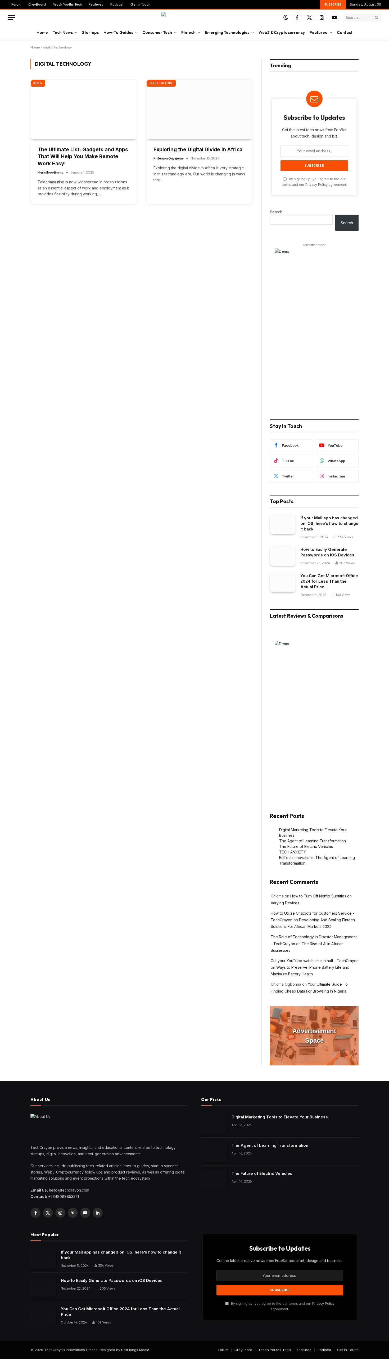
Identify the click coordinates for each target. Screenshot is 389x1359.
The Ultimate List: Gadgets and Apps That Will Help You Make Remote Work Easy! (83, 157)
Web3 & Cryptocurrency (282, 32)
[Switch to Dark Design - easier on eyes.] (286, 17)
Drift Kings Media (135, 1350)
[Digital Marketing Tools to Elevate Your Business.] (214, 1124)
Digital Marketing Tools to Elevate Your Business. (280, 1116)
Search (276, 212)
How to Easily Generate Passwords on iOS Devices (327, 552)
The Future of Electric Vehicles (306, 846)
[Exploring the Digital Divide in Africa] (199, 109)
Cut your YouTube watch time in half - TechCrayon (315, 960)
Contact (344, 32)
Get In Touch (140, 4)
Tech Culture (161, 83)
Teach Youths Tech (67, 4)
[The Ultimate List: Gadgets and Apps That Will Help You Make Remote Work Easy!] (84, 109)
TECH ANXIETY (292, 852)
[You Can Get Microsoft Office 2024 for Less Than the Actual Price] (283, 582)
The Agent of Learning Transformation (312, 841)
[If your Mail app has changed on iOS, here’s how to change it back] (283, 524)
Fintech (188, 32)
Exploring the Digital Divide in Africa (197, 150)
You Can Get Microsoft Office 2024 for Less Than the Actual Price (329, 581)
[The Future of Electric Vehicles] (214, 1180)
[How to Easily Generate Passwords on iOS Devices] (283, 556)
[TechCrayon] (194, 17)
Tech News (63, 32)
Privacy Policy (316, 185)
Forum (16, 4)
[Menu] (11, 18)
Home (42, 32)
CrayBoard (37, 4)
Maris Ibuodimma (51, 172)
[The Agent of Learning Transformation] (214, 1152)
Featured (96, 4)
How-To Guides (118, 32)
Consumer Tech (157, 32)
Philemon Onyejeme (168, 158)
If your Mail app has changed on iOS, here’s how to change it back (329, 523)
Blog (37, 83)
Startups (90, 32)
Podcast (117, 4)
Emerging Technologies (227, 32)
